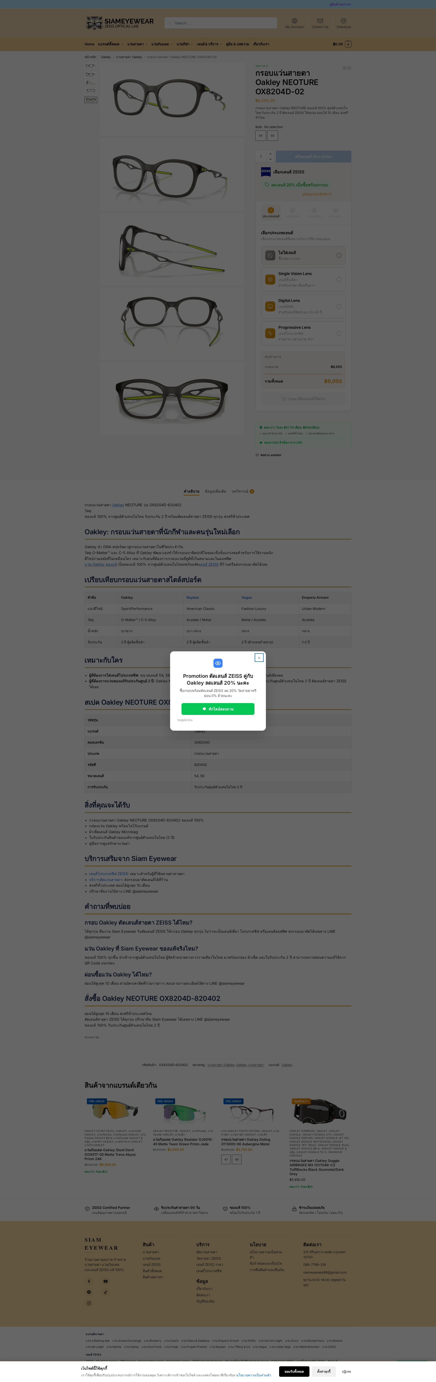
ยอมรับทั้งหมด (294, 1371)
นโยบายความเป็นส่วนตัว (253, 1375)
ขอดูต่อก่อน (184, 720)
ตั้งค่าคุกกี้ (323, 1371)
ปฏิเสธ (346, 1371)
